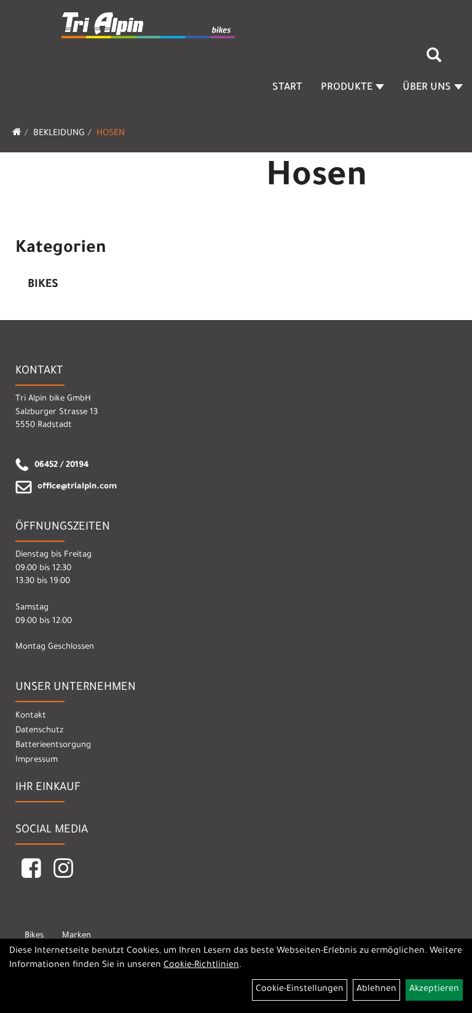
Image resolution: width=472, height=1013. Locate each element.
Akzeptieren (434, 990)
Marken (76, 936)
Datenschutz (39, 730)
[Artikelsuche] (434, 59)
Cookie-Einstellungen (300, 990)
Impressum (36, 760)
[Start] (17, 134)
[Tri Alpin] (148, 26)
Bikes (43, 285)
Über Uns (427, 87)
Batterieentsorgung (53, 745)
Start (287, 87)
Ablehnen (376, 990)
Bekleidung (59, 134)
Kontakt (30, 716)
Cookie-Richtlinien (201, 966)
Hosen (110, 134)
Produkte (346, 87)
